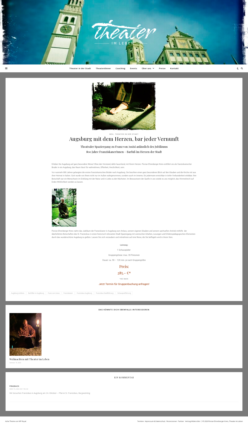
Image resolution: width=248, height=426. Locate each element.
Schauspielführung (124, 293)
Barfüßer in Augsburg (36, 293)
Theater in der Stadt (80, 68)
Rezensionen (171, 421)
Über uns (146, 68)
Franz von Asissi (54, 293)
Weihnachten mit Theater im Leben (29, 359)
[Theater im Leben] (124, 32)
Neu (111, 134)
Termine (140, 421)
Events (133, 68)
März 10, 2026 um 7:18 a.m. (18, 389)
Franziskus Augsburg (84, 293)
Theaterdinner (103, 68)
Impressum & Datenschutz (155, 421)
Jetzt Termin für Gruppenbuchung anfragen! (124, 284)
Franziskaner (68, 293)
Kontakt (174, 68)
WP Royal (22, 421)
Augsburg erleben (17, 293)
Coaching (120, 68)
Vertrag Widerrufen (192, 421)
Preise (162, 68)
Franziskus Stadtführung (104, 293)
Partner (181, 421)
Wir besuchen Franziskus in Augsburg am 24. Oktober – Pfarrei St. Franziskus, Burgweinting (49, 393)
